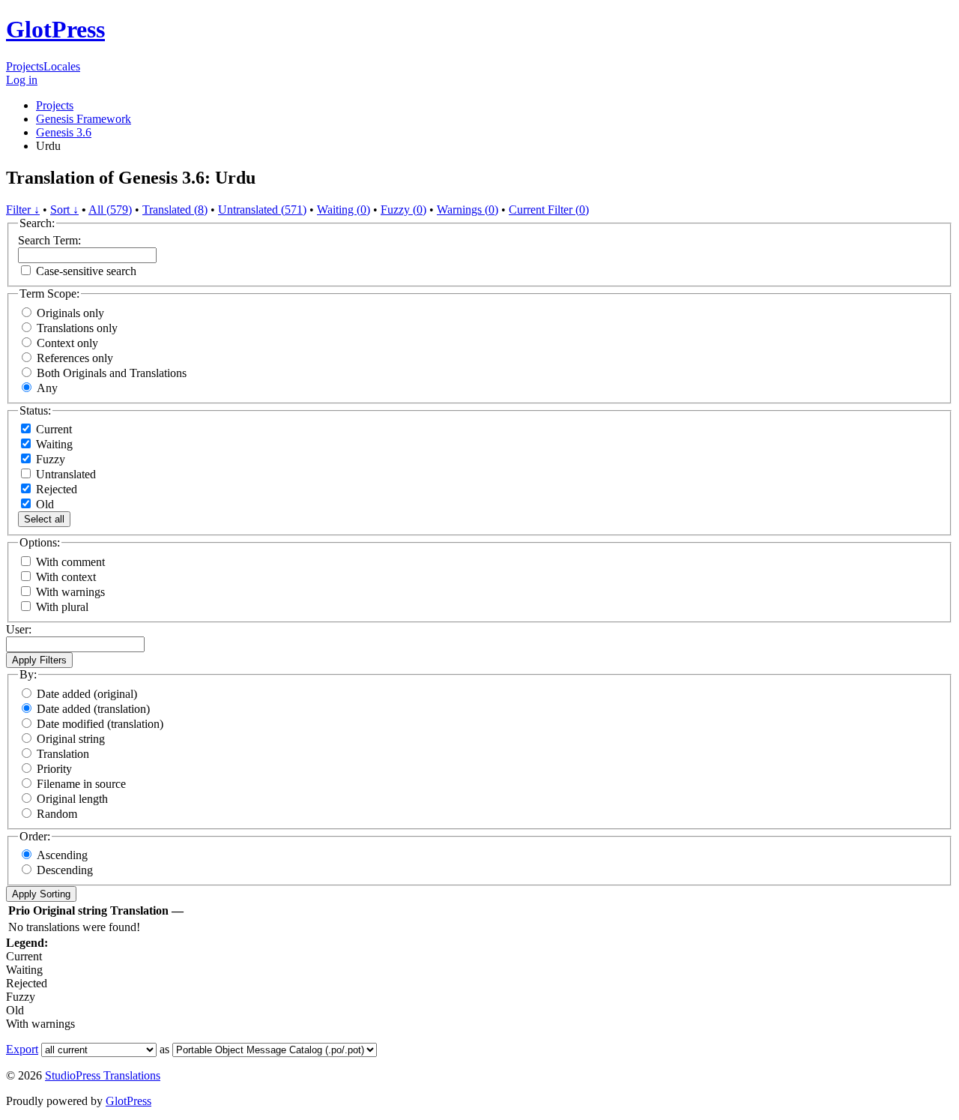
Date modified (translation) (100, 723)
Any (47, 388)
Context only (67, 343)
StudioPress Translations (102, 1075)
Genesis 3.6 (63, 132)
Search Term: (49, 240)
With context (66, 576)
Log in (21, 79)
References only (75, 358)
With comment (70, 562)
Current (52, 429)
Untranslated (64, 474)
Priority (54, 768)
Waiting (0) (343, 209)
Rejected (55, 489)
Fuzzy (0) (403, 209)
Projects (24, 66)
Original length (72, 798)
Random (57, 813)
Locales (61, 66)
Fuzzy (49, 459)
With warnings (70, 591)
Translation (63, 753)
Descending (65, 870)
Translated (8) (175, 209)
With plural (62, 606)
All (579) (110, 209)
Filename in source (81, 783)
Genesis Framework (83, 118)
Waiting (53, 444)
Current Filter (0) (549, 209)
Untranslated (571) (262, 209)
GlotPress (55, 29)
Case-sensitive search (86, 271)
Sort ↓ (64, 209)
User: (18, 629)
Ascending (62, 855)
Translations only (77, 328)
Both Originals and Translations (112, 373)
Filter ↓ (23, 209)
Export (22, 1049)
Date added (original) (87, 693)
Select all (44, 519)
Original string (71, 738)
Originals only (70, 313)
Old (43, 504)
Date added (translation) (93, 708)
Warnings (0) (467, 209)
